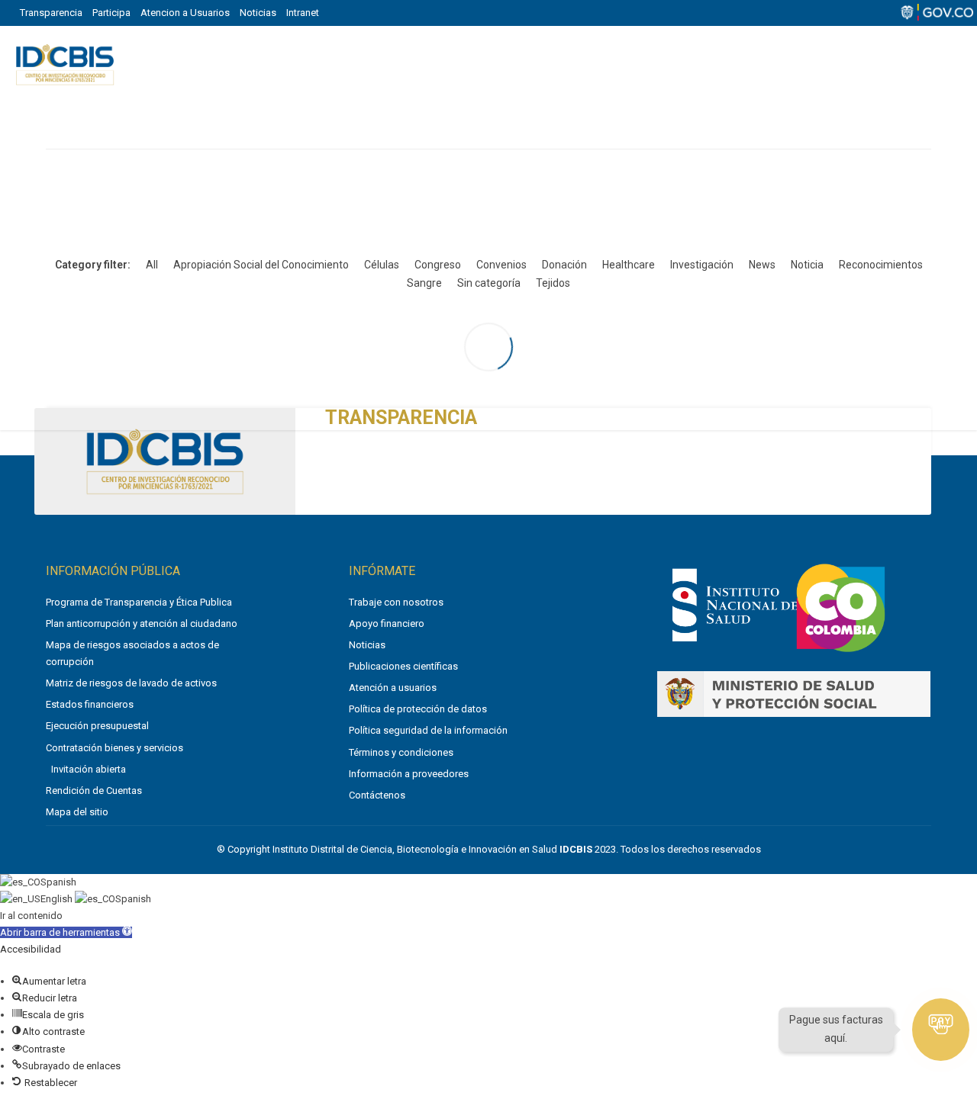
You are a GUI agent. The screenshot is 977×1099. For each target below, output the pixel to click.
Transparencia (51, 12)
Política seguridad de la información (428, 730)
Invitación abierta (88, 769)
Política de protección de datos (418, 709)
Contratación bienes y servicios (114, 748)
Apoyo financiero (386, 623)
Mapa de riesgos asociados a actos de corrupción (132, 653)
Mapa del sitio (77, 812)
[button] (66, 932)
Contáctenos (377, 795)
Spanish (58, 882)
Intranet (302, 12)
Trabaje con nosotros (396, 602)
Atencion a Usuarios (185, 12)
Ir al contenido (31, 915)
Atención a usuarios (393, 687)
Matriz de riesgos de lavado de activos (131, 683)
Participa (111, 12)
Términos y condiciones (401, 752)
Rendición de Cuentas (94, 790)
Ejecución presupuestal (97, 725)
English (57, 899)
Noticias (258, 12)
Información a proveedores (409, 773)
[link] (734, 644)
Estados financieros (90, 704)
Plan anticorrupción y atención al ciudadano (141, 623)
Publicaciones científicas (403, 666)
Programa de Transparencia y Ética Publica (139, 602)
